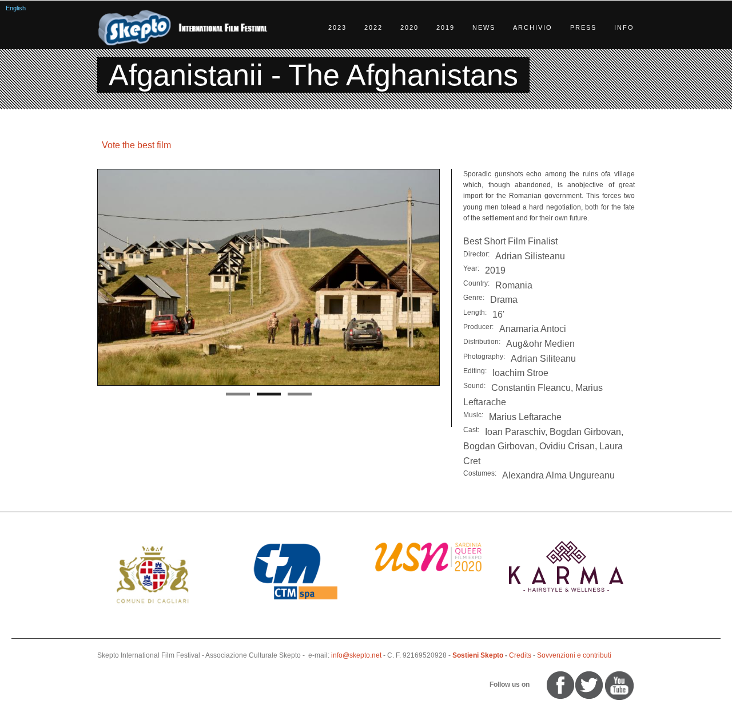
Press (583, 27)
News (483, 27)
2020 (409, 27)
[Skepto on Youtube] (536, 685)
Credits (520, 655)
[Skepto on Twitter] (541, 685)
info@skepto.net (356, 655)
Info (624, 27)
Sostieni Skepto (477, 655)
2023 (337, 27)
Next (451, 277)
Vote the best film (136, 145)
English (16, 8)
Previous (85, 277)
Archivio (532, 27)
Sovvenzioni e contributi (574, 655)
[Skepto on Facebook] (559, 685)
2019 (445, 27)
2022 (373, 27)
